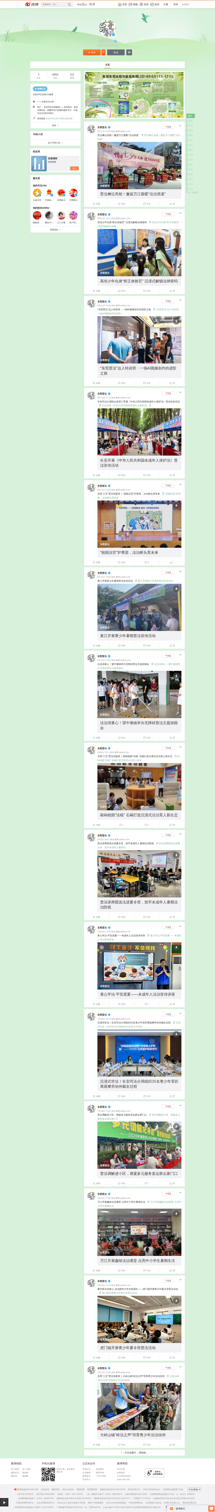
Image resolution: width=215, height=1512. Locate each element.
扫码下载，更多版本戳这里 (66, 1470)
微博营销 (100, 1472)
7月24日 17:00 (104, 1198)
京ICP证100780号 (25, 1494)
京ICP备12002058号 (45, 1494)
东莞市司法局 (52, 118)
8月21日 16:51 (104, 218)
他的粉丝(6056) (41, 207)
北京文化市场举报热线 (116, 1502)
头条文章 (37, 200)
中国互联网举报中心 (25, 1502)
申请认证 (86, 1469)
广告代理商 (101, 1476)
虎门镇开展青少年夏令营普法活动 (118, 1292)
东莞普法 (102, 127)
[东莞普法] (91, 132)
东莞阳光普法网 (65, 118)
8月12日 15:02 (104, 660)
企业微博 (86, 1472)
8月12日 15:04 (104, 576)
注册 (165, 4)
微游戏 (14, 1476)
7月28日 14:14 (104, 1018)
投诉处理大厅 (134, 1489)
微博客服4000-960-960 (27, 1489)
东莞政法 (61, 200)
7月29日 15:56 (104, 931)
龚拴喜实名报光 (40, 222)
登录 (175, 4)
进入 (74, 168)
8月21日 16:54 (104, 131)
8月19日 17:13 (104, 397)
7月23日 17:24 (104, 1285)
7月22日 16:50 (104, 1372)
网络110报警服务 (95, 1502)
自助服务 (121, 1472)
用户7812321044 (77, 222)
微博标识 (86, 1476)
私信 (116, 52)
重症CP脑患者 (51, 222)
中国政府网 (50, 200)
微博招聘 (81, 1489)
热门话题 (26, 1469)
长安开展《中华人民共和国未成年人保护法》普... (126, 405)
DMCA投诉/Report (151, 1489)
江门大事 (61, 222)
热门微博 (15, 1469)
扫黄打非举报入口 (172, 1502)
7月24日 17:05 (104, 1111)
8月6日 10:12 (103, 752)
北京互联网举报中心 (45, 1502)
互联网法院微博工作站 (173, 1489)
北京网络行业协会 (153, 1502)
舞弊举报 (56, 1489)
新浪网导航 (92, 1489)
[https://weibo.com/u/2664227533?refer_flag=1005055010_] (136, 116)
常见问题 (121, 1469)
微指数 (25, 1476)
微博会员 (15, 1472)
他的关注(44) (40, 185)
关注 (92, 52)
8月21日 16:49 (104, 305)
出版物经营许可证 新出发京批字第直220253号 (174, 1498)
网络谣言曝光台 (190, 1502)
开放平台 (86, 1479)
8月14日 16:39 (104, 489)
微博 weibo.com (123, 131)
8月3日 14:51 (103, 839)
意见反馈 (45, 1489)
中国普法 (73, 200)
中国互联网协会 (136, 1502)
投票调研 (52, 158)
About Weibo (68, 1489)
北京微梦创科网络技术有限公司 (147, 1507)
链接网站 (100, 1469)
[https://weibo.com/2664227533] (128, 116)
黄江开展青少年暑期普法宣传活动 (154, 580)
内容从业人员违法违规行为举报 (71, 1502)
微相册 (25, 1472)
